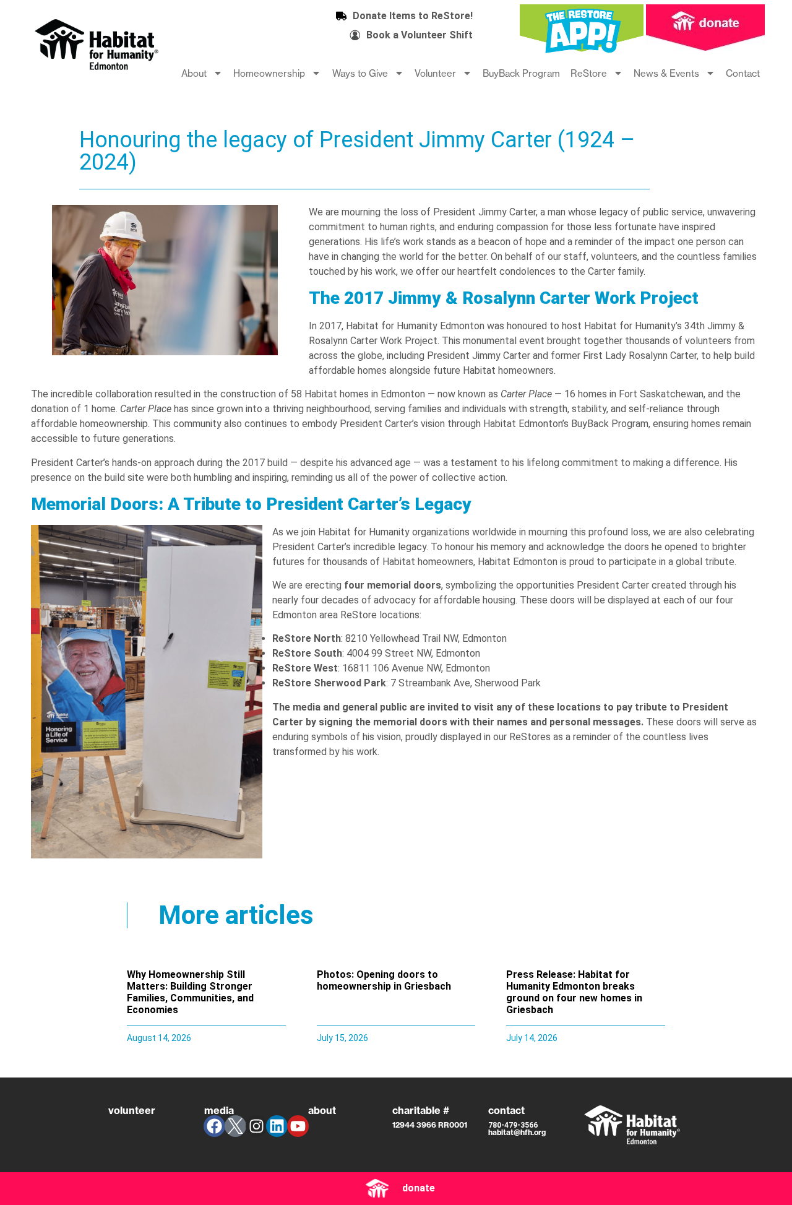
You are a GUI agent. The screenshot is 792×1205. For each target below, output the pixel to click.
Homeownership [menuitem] (269, 73)
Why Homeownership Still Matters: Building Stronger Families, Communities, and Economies (190, 992)
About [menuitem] (194, 73)
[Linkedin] (277, 1126)
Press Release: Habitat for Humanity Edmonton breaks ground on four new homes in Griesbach (574, 992)
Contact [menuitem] (743, 73)
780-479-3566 (513, 1125)
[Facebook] (214, 1126)
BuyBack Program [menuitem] (521, 73)
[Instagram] (256, 1126)
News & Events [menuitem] (666, 73)
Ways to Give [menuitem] (360, 73)
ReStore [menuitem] (588, 73)
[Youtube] (298, 1126)
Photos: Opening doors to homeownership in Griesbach (384, 980)
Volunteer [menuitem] (435, 73)
